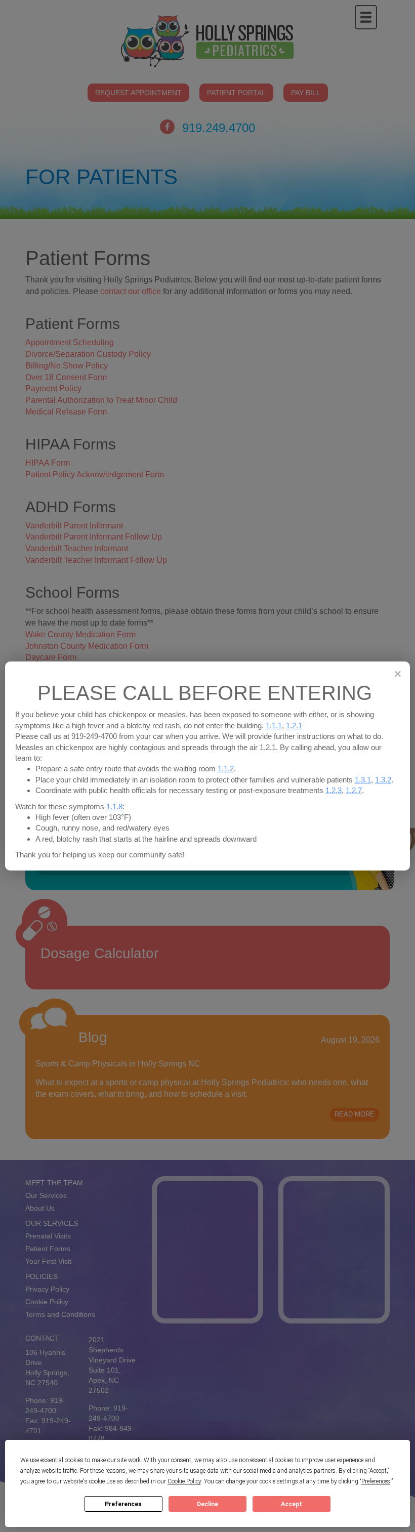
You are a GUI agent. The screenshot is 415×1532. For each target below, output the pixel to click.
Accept (291, 1504)
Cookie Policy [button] (184, 1481)
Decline (207, 1504)
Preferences (123, 1504)
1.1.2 (226, 768)
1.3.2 (383, 779)
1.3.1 (363, 779)
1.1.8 (114, 806)
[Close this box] (397, 673)
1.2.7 (354, 790)
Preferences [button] (375, 1481)
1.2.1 (294, 725)
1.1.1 (274, 725)
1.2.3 (333, 790)
